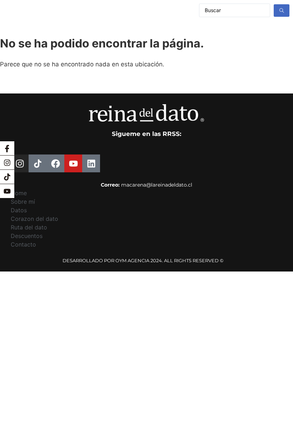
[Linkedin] (91, 163)
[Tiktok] (7, 177)
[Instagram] (7, 163)
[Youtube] (7, 191)
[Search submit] (281, 10)
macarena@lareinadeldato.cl (156, 185)
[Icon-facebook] (7, 148)
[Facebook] (55, 163)
